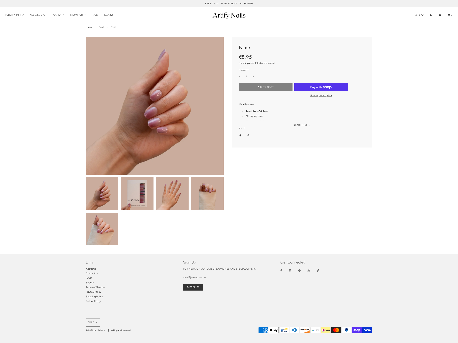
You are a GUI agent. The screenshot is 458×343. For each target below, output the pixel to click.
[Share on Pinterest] (248, 135)
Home (89, 27)
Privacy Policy (93, 291)
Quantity (244, 70)
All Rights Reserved (121, 330)
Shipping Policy (94, 296)
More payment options (321, 95)
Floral (101, 27)
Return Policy (93, 301)
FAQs (95, 14)
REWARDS (108, 14)
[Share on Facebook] (240, 135)
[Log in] (440, 15)
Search (90, 282)
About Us (91, 268)
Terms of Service (95, 287)
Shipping (244, 63)
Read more (300, 125)
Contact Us (92, 273)
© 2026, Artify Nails (95, 330)
